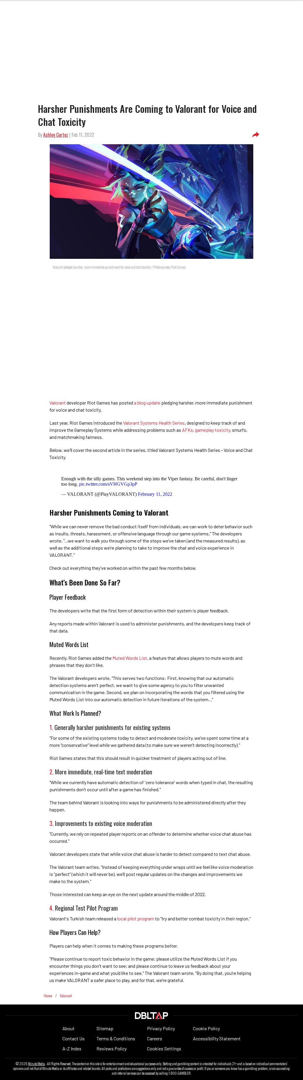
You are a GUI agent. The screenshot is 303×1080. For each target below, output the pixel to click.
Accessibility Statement (217, 1038)
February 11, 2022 (155, 494)
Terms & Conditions (115, 1038)
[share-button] (256, 135)
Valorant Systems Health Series (154, 423)
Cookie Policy (206, 1028)
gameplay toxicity (212, 430)
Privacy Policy (161, 1028)
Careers (154, 1038)
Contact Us (73, 1038)
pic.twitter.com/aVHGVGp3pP (108, 484)
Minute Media (36, 1063)
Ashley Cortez (55, 134)
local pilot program (135, 918)
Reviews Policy (111, 1048)
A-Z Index (71, 1048)
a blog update (147, 402)
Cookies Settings (164, 1048)
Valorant (57, 402)
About (68, 1028)
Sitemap (104, 1028)
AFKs (187, 430)
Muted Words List (129, 658)
